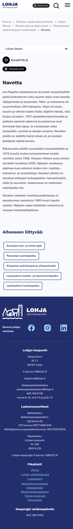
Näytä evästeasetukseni (35, 492)
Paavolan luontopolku (21, 256)
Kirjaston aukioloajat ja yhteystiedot (31, 266)
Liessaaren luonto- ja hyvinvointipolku (32, 276)
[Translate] (41, 6)
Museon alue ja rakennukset (31, 26)
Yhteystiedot (35, 500)
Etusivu (7, 21)
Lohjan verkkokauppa (35, 474)
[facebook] (31, 330)
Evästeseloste (35, 487)
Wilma (35, 470)
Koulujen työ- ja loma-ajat (24, 246)
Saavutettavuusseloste (34, 483)
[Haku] (56, 5)
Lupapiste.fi (35, 478)
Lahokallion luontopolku (23, 286)
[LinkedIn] (63, 330)
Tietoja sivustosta (34, 496)
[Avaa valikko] (67, 5)
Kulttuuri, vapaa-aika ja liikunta (34, 21)
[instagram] (47, 330)
